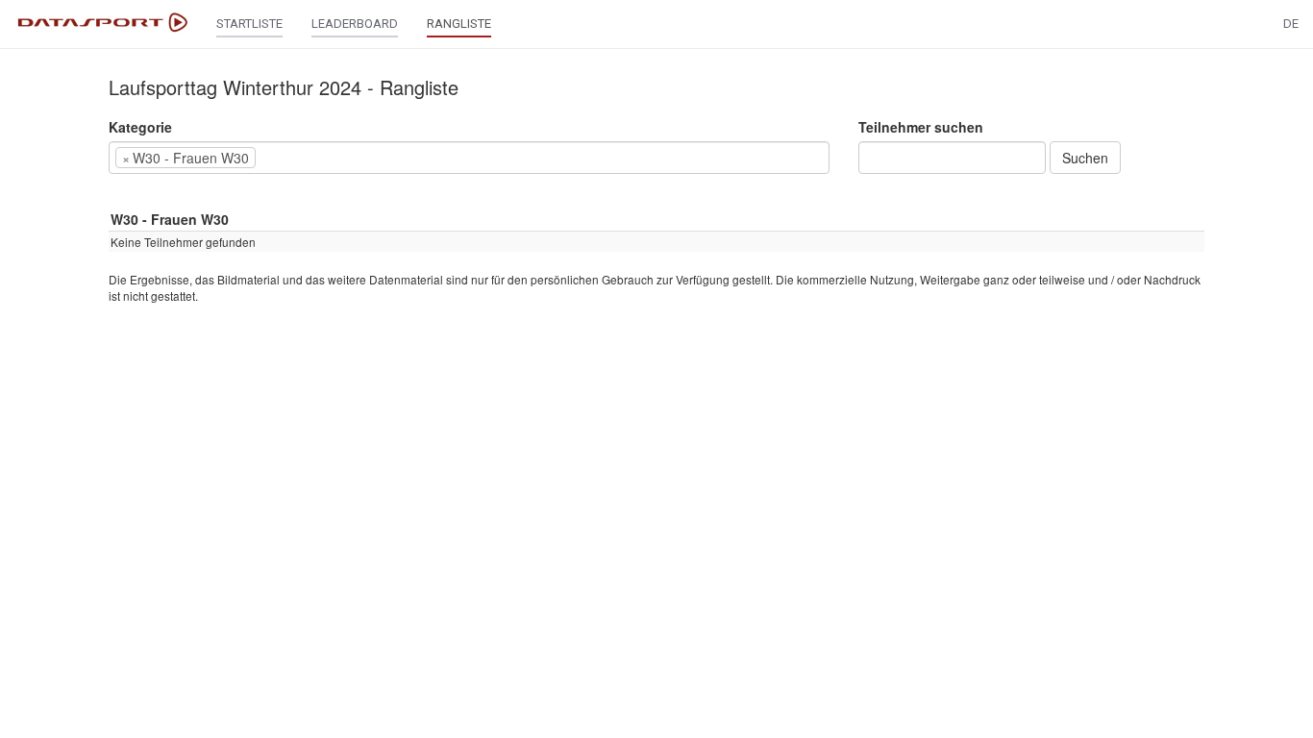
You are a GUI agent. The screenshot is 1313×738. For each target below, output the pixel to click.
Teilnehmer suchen (920, 126)
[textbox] (289, 157)
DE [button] (1291, 23)
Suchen (1085, 157)
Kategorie (140, 126)
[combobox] (469, 157)
